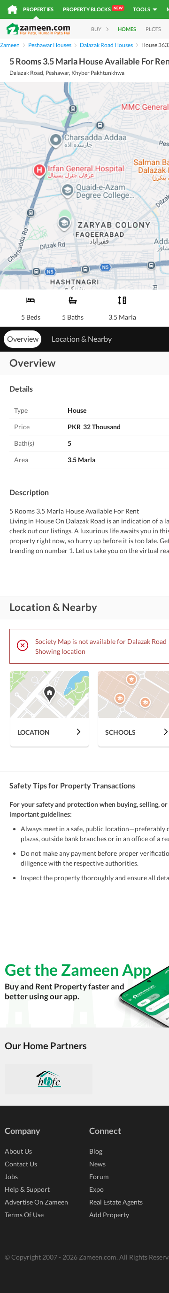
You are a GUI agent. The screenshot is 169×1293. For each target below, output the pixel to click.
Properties (38, 9)
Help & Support (27, 1189)
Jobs (11, 1177)
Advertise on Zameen (36, 1202)
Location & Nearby (82, 338)
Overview (22, 338)
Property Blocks (93, 9)
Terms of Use (24, 1215)
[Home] (12, 9)
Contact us (21, 1164)
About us (18, 1151)
